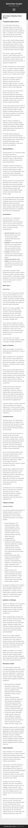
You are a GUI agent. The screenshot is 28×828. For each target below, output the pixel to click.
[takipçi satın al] (11, 21)
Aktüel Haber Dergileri (14, 4)
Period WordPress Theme (10, 826)
